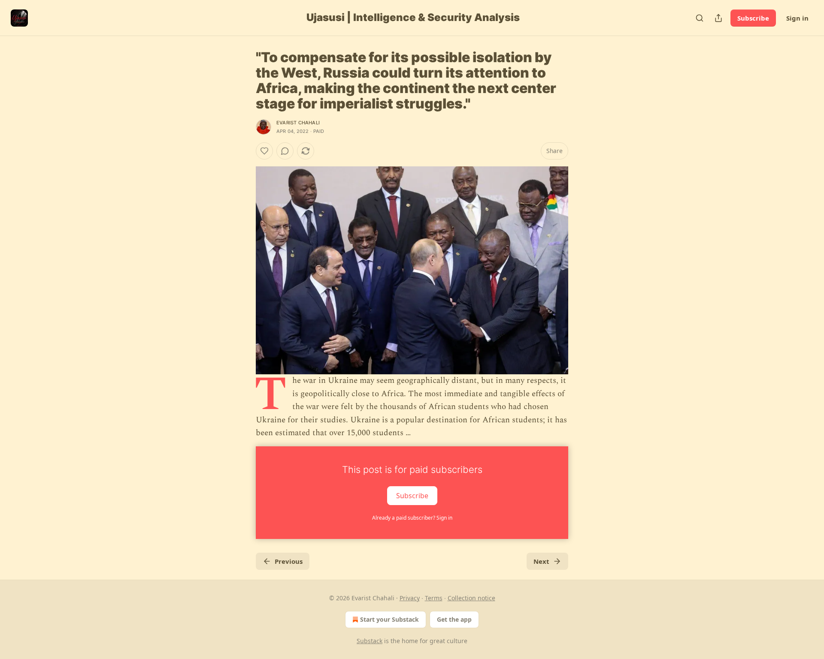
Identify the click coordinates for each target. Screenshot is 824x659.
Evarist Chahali (298, 123)
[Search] (699, 18)
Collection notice (471, 598)
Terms (433, 598)
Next (541, 561)
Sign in (797, 18)
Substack (369, 641)
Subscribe (753, 18)
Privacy (410, 598)
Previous (289, 561)
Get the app (454, 619)
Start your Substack (389, 619)
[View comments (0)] (285, 150)
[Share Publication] (718, 18)
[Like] (264, 150)
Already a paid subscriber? (412, 517)
